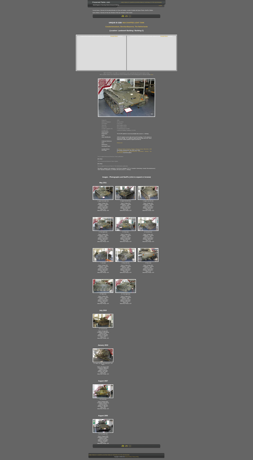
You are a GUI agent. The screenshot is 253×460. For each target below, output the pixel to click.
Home (122, 2)
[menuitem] (122, 2)
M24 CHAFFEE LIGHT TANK (133, 23)
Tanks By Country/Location (132, 2)
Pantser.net (119, 142)
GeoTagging (158, 2)
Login (160, 5)
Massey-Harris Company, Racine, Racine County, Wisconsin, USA (135, 149)
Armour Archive (128, 456)
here (152, 74)
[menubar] (141, 2)
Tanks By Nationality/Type (147, 2)
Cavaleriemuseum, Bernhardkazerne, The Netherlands (126, 27)
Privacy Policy (135, 456)
